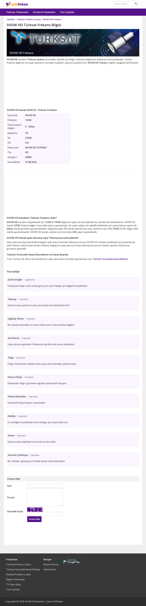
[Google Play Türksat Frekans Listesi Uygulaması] (71, 560)
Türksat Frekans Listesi (18, 564)
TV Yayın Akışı (13, 584)
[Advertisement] (73, 86)
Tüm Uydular (67, 12)
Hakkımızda (49, 569)
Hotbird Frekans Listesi (18, 574)
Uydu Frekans (17, 4)
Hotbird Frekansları (44, 12)
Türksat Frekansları (17, 12)
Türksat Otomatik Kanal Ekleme (110, 259)
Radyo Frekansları (15, 579)
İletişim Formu (50, 564)
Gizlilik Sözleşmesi (34, 601)
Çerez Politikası (54, 601)
